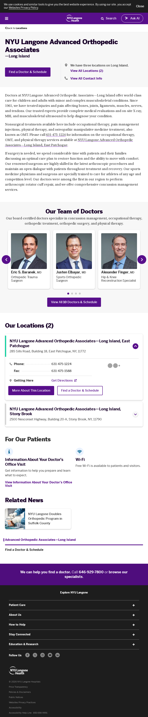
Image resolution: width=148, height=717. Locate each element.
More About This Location (31, 390)
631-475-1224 (56, 135)
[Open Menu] (6, 18)
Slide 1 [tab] (68, 294)
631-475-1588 (61, 371)
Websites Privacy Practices (22, 702)
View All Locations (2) (86, 71)
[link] (28, 259)
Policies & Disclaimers (20, 692)
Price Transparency (18, 687)
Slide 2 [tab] (72, 294)
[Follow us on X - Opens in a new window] (35, 655)
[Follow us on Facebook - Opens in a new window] (27, 655)
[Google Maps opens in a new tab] (113, 365)
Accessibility (15, 707)
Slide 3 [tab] (76, 294)
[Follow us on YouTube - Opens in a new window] (50, 655)
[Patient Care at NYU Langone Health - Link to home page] (74, 18)
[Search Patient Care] (102, 18)
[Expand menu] (133, 605)
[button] (140, 6)
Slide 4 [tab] (80, 294)
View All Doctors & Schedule (74, 302)
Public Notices (16, 697)
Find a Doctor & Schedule (28, 72)
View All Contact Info (86, 78)
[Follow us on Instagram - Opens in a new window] (42, 655)
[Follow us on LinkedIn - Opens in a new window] (57, 655)
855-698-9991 (40, 713)
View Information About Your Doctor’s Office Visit (38, 484)
